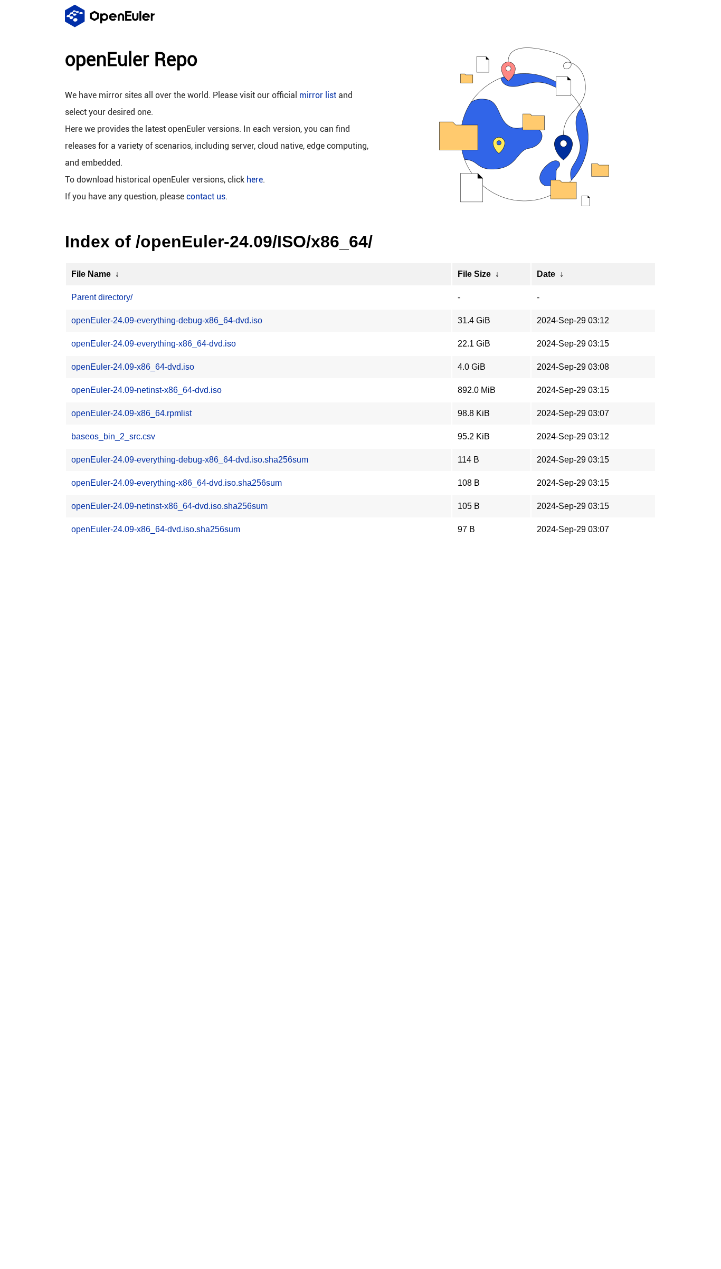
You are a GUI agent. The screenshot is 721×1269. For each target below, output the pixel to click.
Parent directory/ (101, 297)
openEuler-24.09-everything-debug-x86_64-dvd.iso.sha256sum (189, 459)
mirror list (317, 95)
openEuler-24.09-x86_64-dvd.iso (132, 366)
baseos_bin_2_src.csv (113, 436)
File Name (91, 274)
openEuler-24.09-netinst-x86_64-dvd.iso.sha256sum (169, 506)
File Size (474, 274)
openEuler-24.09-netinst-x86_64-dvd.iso (146, 390)
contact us (205, 196)
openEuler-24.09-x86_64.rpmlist (131, 413)
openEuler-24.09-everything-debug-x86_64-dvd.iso (166, 320)
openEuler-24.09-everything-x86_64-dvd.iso (153, 343)
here (254, 180)
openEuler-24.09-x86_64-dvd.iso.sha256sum (155, 529)
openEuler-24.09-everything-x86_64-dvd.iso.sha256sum (176, 482)
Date (546, 274)
